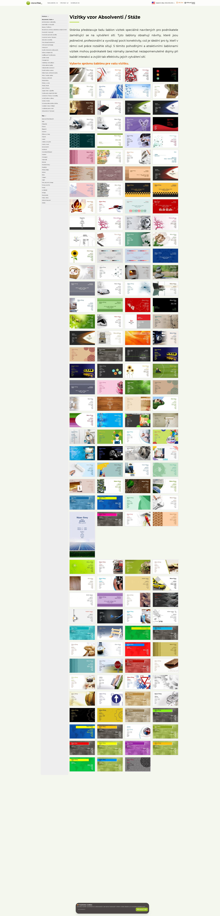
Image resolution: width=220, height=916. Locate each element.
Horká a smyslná (52, 360)
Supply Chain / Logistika (51, 235)
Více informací (91, 903)
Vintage (48, 462)
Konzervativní (51, 370)
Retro (47, 424)
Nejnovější (49, 395)
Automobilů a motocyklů (51, 56)
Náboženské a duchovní (51, 179)
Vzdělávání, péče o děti (53, 288)
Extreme (48, 341)
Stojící (47, 434)
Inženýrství (50, 123)
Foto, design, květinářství (51, 109)
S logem (48, 429)
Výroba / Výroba (52, 266)
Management (51, 157)
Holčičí (47, 355)
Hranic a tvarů (51, 365)
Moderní (48, 385)
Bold (46, 321)
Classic (47, 331)
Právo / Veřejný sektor (52, 203)
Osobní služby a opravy (52, 187)
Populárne (49, 410)
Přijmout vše (137, 902)
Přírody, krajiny (51, 415)
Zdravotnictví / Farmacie (51, 296)
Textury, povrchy (52, 447)
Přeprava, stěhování (54, 209)
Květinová (49, 375)
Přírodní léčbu (51, 214)
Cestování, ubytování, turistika (55, 88)
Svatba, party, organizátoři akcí (52, 243)
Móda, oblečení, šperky (52, 171)
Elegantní (49, 336)
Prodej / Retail (51, 224)
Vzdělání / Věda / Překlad (52, 280)
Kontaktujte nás (116, 6)
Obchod (48, 400)
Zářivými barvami (53, 477)
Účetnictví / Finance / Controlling (55, 251)
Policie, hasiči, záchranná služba (53, 195)
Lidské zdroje (51, 152)
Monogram (50, 390)
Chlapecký (49, 326)
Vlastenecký (50, 467)
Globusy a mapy (52, 346)
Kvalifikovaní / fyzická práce (55, 145)
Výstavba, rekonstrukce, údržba (55, 272)
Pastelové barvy (52, 405)
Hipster (48, 350)
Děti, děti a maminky (55, 102)
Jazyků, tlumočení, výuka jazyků (53, 130)
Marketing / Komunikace (50, 163)
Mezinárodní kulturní (54, 380)
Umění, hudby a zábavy (52, 259)
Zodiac (47, 482)
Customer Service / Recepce (54, 96)
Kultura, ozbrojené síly (53, 138)
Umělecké (49, 457)
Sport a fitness (51, 229)
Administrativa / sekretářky (52, 48)
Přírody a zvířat (52, 219)
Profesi (47, 420)
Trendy (47, 452)
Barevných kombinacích (50, 315)
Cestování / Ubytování (50, 80)
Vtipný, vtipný (51, 472)
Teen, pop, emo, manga (52, 441)
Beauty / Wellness (53, 63)
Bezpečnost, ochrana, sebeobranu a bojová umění (55, 71)
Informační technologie (50, 117)
